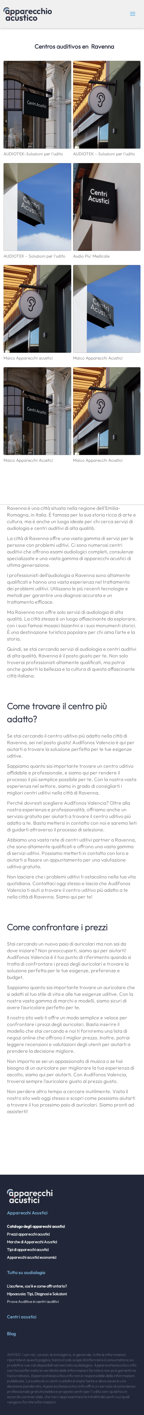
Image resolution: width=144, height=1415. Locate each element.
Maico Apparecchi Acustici (98, 358)
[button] (133, 14)
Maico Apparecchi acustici (28, 358)
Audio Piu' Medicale (91, 256)
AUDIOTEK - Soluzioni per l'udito (104, 153)
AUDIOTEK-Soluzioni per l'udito (33, 153)
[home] (26, 14)
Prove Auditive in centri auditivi (33, 1301)
